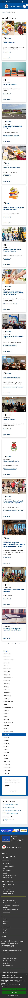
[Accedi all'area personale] (22, 1)
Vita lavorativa (6, 889)
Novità (8, 12)
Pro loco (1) (6, 728)
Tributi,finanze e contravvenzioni (11, 905)
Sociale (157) (7, 743)
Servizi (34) (6, 737)
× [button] (26, 974)
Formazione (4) (7, 695)
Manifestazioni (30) (8, 707)
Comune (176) (7, 672)
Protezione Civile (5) (8, 731)
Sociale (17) (6, 746)
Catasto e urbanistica (8, 891)
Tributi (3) (6, 758)
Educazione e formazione (9, 900)
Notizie (7, 203)
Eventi (4, 932)
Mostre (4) (6, 713)
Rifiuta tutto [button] (14, 992)
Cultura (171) (7, 681)
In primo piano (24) (8, 701)
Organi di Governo (7, 864)
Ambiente (5, 907)
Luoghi (5, 930)
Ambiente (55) (7, 657)
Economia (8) (7, 684)
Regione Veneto (6, 2)
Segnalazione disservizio (9, 961)
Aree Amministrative (8, 866)
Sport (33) (6, 749)
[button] (13, 995)
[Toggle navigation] (3, 6)
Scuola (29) (6, 734)
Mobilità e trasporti (8, 893)
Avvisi (7, 80)
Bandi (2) (6, 666)
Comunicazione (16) (8, 678)
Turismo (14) (7, 761)
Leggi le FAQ (6, 963)
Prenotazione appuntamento (10, 958)
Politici (5, 873)
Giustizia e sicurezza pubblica (10, 903)
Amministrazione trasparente (10, 972)
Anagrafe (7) (6, 663)
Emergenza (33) (7, 692)
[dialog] (14, 985)
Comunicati (8, 38)
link (6, 986)
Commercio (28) (7, 669)
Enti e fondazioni (7, 871)
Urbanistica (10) (7, 767)
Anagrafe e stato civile (8, 884)
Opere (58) (6, 719)
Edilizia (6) (6, 686)
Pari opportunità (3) (8, 722)
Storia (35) (6, 752)
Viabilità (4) (6, 773)
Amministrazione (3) (8, 660)
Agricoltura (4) (7, 654)
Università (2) (7, 764)
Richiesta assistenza (8, 965)
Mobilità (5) (6, 710)
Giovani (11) (6, 698)
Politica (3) (6, 725)
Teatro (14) (6, 755)
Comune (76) (7, 675)
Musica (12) (6, 716)
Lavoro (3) (6, 704)
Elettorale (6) (7, 689)
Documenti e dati (7, 877)
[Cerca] (25, 6)
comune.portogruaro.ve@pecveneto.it (12, 950)
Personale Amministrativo (9, 875)
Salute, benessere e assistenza (10, 909)
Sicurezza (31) (7, 740)
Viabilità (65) (7, 770)
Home (3, 12)
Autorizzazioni (6, 912)
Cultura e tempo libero (8, 887)
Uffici (4, 868)
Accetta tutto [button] (14, 989)
